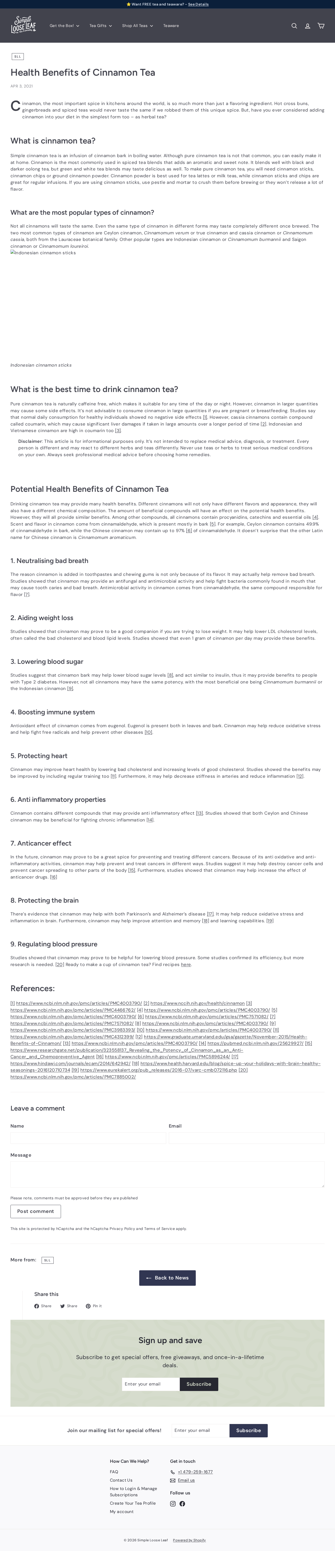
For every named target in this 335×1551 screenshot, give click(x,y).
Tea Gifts (99, 25)
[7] (26, 594)
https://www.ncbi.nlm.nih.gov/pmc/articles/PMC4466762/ (73, 1010)
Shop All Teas (135, 25)
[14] (150, 820)
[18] (205, 921)
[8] (170, 675)
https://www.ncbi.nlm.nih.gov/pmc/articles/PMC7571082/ (207, 1016)
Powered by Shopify (189, 1540)
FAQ (114, 1472)
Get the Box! (62, 25)
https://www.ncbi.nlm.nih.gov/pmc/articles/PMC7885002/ (73, 1077)
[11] (113, 776)
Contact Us (121, 1480)
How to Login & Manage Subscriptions (133, 1492)
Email (175, 1126)
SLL (17, 56)
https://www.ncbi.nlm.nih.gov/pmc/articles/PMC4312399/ (72, 1037)
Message (20, 1155)
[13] (199, 813)
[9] (70, 688)
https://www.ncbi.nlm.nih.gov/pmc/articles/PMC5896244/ (167, 1056)
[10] (148, 732)
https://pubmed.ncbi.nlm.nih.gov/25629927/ (256, 1043)
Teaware (171, 25)
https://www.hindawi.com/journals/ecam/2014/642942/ (70, 1063)
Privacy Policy (122, 1228)
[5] (212, 524)
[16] (53, 877)
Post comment (35, 1211)
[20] (59, 964)
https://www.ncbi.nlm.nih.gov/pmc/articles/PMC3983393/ (73, 1030)
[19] (270, 921)
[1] (205, 417)
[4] (315, 517)
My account (121, 1511)
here (186, 964)
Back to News (172, 1277)
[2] (263, 424)
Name (17, 1126)
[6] (189, 530)
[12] (300, 776)
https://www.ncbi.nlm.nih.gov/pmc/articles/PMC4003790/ (79, 1003)
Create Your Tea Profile (133, 1503)
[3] (118, 430)
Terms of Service (159, 1228)
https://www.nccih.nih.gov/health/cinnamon (197, 1003)
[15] (131, 870)
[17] (210, 914)
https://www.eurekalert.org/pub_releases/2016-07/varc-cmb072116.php (158, 1070)
